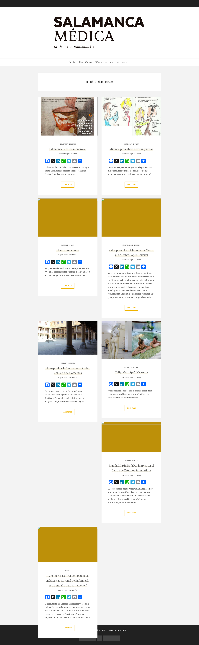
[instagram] (105, 638)
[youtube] (99, 638)
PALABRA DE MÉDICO (131, 367)
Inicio (72, 62)
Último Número (85, 62)
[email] (111, 638)
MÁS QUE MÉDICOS (131, 461)
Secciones (122, 62)
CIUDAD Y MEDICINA (68, 363)
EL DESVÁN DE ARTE (67, 245)
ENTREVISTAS (67, 571)
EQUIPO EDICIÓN (71, 154)
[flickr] (88, 638)
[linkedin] (93, 638)
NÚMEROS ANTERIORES (68, 144)
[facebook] (82, 638)
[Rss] (117, 638)
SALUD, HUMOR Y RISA (131, 144)
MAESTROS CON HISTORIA (131, 245)
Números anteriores (104, 62)
